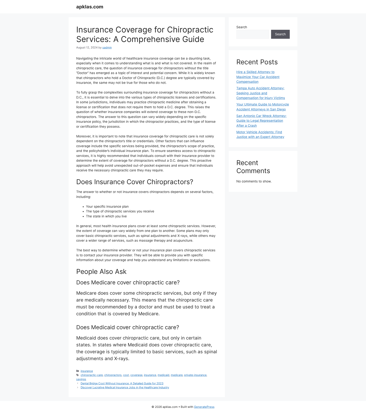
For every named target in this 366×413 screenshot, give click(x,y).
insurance (87, 371)
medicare (177, 375)
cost (126, 375)
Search (241, 27)
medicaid (163, 375)
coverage (136, 375)
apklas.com (89, 7)
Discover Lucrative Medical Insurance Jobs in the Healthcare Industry (125, 387)
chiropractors (113, 375)
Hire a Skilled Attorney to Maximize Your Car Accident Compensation (257, 77)
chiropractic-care (92, 375)
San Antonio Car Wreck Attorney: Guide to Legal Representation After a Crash (261, 120)
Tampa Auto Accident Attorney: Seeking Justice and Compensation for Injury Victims (260, 93)
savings (81, 379)
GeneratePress (204, 407)
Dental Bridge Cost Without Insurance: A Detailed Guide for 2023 (122, 383)
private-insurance (195, 375)
